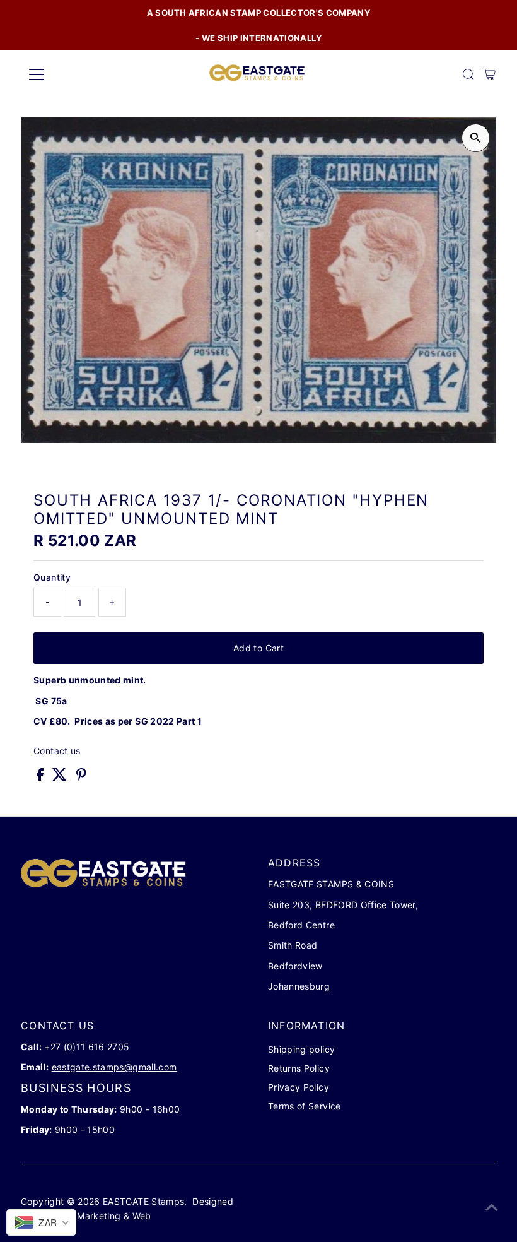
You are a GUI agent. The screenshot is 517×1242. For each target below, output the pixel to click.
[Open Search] (468, 74)
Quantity (52, 577)
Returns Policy (299, 1068)
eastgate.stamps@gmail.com (114, 1067)
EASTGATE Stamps (143, 1201)
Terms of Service (304, 1106)
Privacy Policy (298, 1087)
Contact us (57, 751)
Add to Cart (258, 647)
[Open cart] (490, 74)
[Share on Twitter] (60, 777)
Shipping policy (301, 1049)
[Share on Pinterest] (81, 777)
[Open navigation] (77, 74)
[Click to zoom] (476, 138)
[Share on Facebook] (41, 777)
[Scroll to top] (491, 1207)
